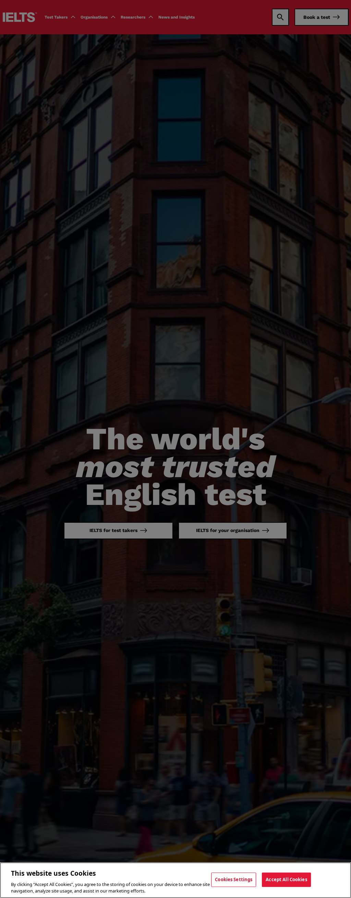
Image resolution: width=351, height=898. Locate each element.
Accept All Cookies (286, 879)
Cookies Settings (233, 879)
